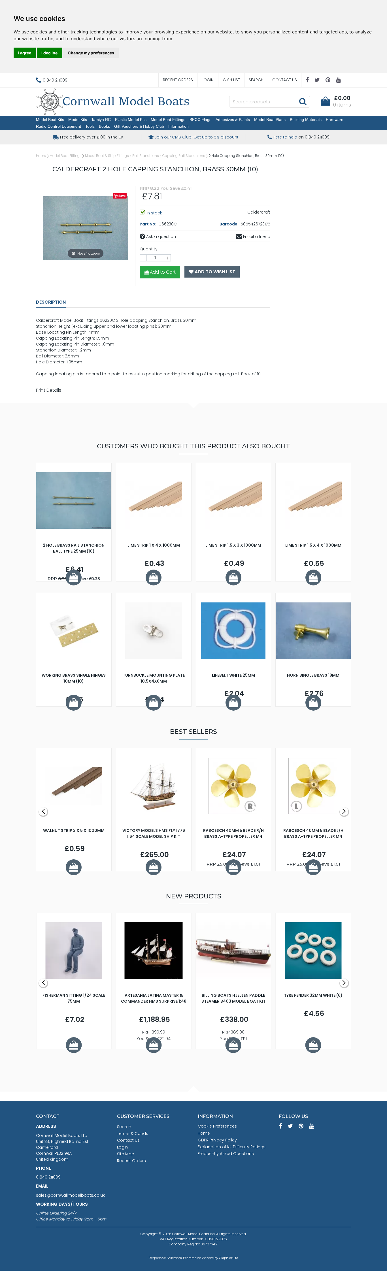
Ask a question (160, 236)
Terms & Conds (132, 1133)
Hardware (334, 119)
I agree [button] (24, 52)
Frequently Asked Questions (226, 1153)
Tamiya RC (101, 119)
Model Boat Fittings (168, 119)
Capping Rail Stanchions (183, 155)
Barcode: (229, 224)
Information (178, 126)
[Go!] (302, 101)
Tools (90, 126)
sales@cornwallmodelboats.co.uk (70, 1195)
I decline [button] (49, 52)
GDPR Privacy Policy (217, 1140)
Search (256, 80)
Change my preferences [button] (91, 52)
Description (51, 302)
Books (104, 126)
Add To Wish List (214, 272)
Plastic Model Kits (130, 119)
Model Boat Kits (50, 119)
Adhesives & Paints (233, 119)
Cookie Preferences (217, 1126)
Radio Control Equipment (58, 126)
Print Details (48, 390)
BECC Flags (200, 119)
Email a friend (256, 236)
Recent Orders (178, 80)
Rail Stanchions (145, 155)
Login (208, 80)
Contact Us (284, 80)
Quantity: (149, 249)
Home (41, 155)
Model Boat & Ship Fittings (107, 155)
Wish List (231, 80)
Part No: (148, 224)
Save (122, 195)
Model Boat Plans (270, 119)
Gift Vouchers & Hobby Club (139, 126)
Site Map (125, 1154)
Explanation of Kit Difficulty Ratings (231, 1147)
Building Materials (306, 119)
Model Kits (77, 119)
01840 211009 (48, 1177)
